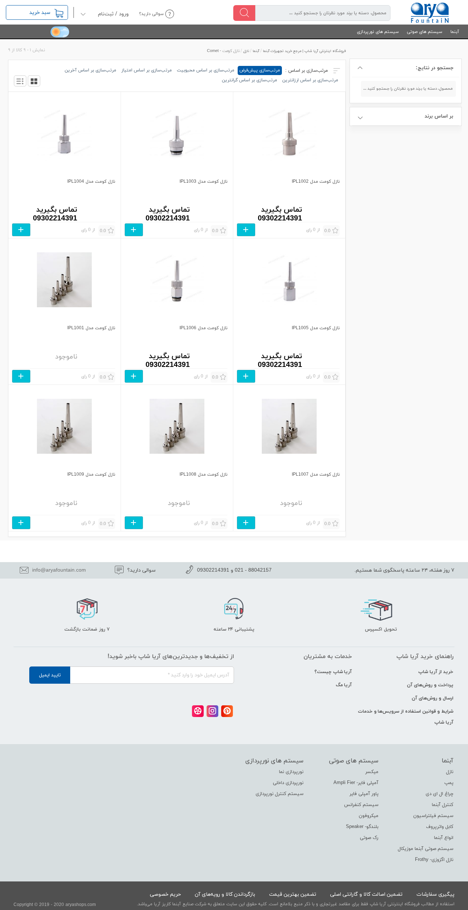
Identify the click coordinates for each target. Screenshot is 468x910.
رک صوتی (369, 838)
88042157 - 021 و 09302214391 (234, 570)
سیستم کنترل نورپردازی (279, 794)
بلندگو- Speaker (362, 827)
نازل (246, 51)
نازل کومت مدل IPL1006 (203, 328)
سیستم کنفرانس (361, 805)
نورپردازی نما (291, 772)
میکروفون (368, 816)
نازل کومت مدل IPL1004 (91, 182)
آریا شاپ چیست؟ (333, 672)
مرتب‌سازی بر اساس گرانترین (249, 80)
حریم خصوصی (165, 894)
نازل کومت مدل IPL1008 (203, 475)
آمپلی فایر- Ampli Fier (355, 783)
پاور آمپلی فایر (364, 794)
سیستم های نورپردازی (378, 32)
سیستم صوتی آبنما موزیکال (425, 849)
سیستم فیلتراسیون (433, 816)
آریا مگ (344, 685)
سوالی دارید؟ (151, 14)
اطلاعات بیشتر (246, 229)
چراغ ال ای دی (439, 794)
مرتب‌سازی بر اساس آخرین (90, 70)
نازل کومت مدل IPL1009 (91, 475)
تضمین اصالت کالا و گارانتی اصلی (366, 894)
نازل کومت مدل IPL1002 (316, 182)
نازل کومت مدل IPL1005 (316, 328)
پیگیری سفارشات (435, 894)
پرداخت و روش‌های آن (430, 685)
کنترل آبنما (442, 805)
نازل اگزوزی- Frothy (434, 860)
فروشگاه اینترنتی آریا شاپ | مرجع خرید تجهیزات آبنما (304, 51)
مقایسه (324, 205)
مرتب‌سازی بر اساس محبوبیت (205, 70)
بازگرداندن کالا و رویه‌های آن (225, 894)
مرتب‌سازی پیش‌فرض (259, 70)
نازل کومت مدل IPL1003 (203, 182)
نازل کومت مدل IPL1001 (91, 328)
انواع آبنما (443, 838)
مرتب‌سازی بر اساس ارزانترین (310, 80)
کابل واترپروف (439, 827)
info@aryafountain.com (59, 570)
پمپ (448, 783)
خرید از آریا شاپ (435, 672)
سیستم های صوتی (424, 32)
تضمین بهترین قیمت (292, 894)
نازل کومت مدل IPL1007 (316, 475)
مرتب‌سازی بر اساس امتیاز (146, 70)
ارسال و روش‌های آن (432, 698)
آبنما (454, 32)
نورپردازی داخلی (288, 783)
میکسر (371, 772)
